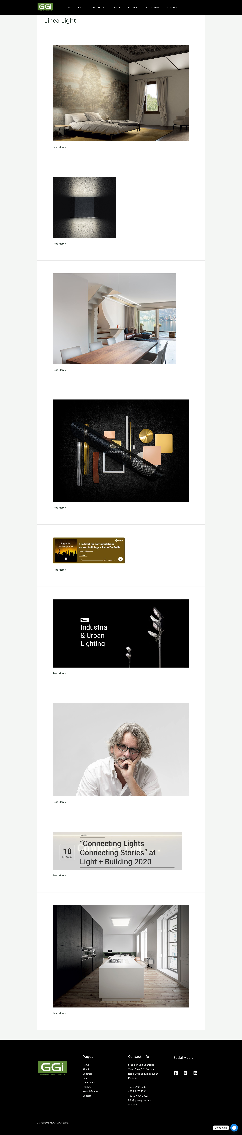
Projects (133, 7)
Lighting (96, 7)
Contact (172, 7)
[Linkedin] (195, 1073)
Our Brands (88, 1082)
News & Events (152, 7)
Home (68, 7)
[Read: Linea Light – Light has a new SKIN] (84, 207)
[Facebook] (176, 1073)
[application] (102, 7)
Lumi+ (85, 1078)
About (81, 7)
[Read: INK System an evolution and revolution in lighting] (121, 92)
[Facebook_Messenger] (234, 1127)
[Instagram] (185, 1073)
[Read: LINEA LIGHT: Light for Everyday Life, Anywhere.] (114, 318)
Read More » (59, 147)
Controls (115, 7)
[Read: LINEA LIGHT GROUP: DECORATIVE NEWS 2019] (121, 956)
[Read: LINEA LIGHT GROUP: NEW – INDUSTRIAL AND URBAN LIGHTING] (121, 633)
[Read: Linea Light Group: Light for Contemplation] (89, 550)
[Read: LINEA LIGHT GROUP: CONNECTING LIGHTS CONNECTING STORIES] (117, 850)
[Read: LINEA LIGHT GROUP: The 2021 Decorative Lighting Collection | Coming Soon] (121, 450)
